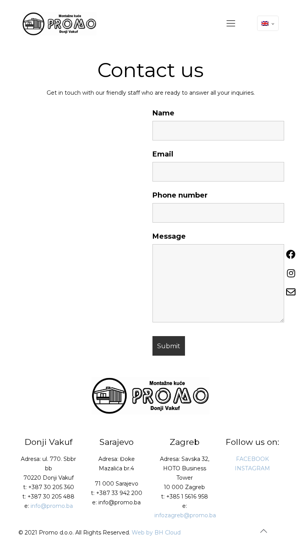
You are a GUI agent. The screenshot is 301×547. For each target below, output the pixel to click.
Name (163, 113)
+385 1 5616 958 (187, 496)
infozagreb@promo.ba (185, 515)
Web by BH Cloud (156, 532)
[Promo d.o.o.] (59, 23)
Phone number (180, 195)
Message (169, 236)
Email (162, 154)
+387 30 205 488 (50, 496)
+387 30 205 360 (51, 487)
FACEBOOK (252, 458)
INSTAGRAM (252, 468)
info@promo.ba (52, 505)
